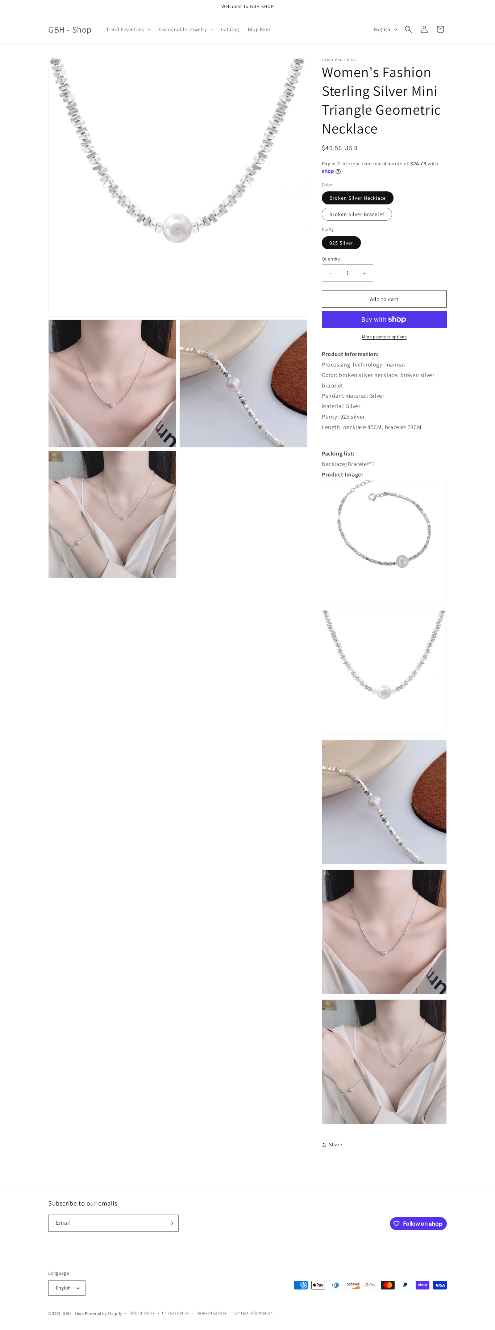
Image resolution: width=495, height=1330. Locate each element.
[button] (128, 29)
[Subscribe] (170, 1223)
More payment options (384, 336)
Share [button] (335, 1144)
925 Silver (341, 243)
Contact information (253, 1313)
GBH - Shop (73, 1313)
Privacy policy (175, 1313)
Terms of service (211, 1313)
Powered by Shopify (103, 1313)
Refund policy (142, 1313)
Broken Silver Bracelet (356, 214)
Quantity (331, 259)
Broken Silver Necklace (357, 198)
